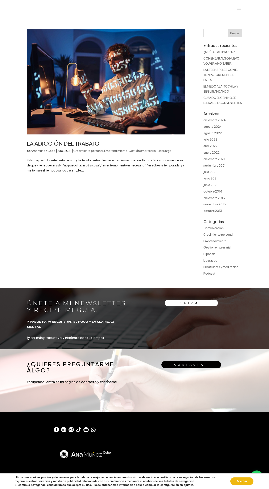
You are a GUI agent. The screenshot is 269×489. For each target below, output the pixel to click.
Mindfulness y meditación (220, 267)
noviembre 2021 (214, 165)
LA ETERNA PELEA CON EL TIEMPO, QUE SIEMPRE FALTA (220, 75)
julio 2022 (210, 139)
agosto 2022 (212, 133)
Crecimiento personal (88, 151)
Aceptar (242, 481)
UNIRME (191, 303)
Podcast (209, 273)
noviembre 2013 (214, 204)
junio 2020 (211, 185)
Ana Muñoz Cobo (43, 151)
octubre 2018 (212, 191)
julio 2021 (210, 172)
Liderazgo (164, 151)
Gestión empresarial (142, 151)
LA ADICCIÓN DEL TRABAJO (63, 143)
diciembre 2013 (214, 198)
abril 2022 (210, 146)
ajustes (188, 485)
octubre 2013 (212, 211)
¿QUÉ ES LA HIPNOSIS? (219, 52)
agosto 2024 (212, 126)
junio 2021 (210, 178)
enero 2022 (211, 152)
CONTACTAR (191, 364)
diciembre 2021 (214, 159)
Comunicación (213, 228)
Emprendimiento (115, 151)
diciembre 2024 (214, 120)
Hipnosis (209, 254)
